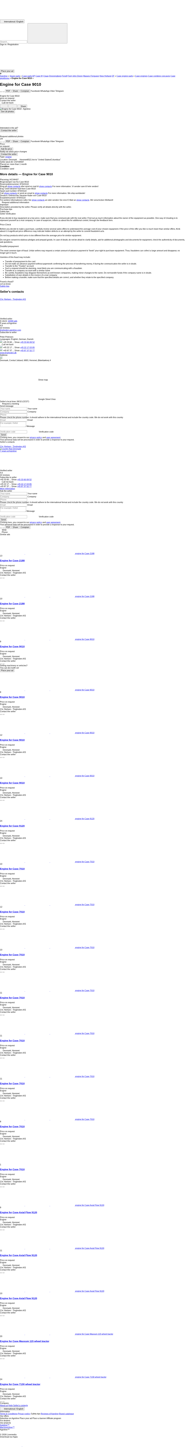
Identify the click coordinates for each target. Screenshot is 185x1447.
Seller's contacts (20, 1405)
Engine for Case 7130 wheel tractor (20, 1384)
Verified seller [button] (6, 319)
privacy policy (36, 437)
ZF (113, 76)
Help (10, 1405)
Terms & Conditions (8, 1414)
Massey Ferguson (91, 76)
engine (8, 157)
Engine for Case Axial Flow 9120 (18, 1212)
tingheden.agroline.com (10, 330)
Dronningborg (55, 76)
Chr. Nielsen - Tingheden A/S (13, 299)
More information (7, 489)
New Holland (105, 76)
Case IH (39, 76)
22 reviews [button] (5, 328)
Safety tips (4, 286)
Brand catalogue (66, 1414)
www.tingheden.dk (8, 353)
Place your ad (7, 670)
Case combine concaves (159, 76)
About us (4, 1405)
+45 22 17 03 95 (27, 347)
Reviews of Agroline (50, 1414)
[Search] (47, 33)
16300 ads (12, 321)
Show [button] (17, 342)
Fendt (64, 76)
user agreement (53, 437)
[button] (92, 58)
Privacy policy (24, 1414)
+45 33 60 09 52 (27, 342)
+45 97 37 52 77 (27, 350)
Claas (46, 76)
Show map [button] (43, 380)
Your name (32, 409)
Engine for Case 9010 (12, 646)
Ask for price (6, 149)
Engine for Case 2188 (12, 560)
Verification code (46, 432)
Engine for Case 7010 (12, 868)
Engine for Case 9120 (12, 826)
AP (33, 76)
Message (31, 426)
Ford (70, 76)
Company (32, 412)
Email (30, 420)
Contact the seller (9, 130)
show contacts (14, 186)
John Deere (77, 76)
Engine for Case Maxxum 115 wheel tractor (24, 1341)
